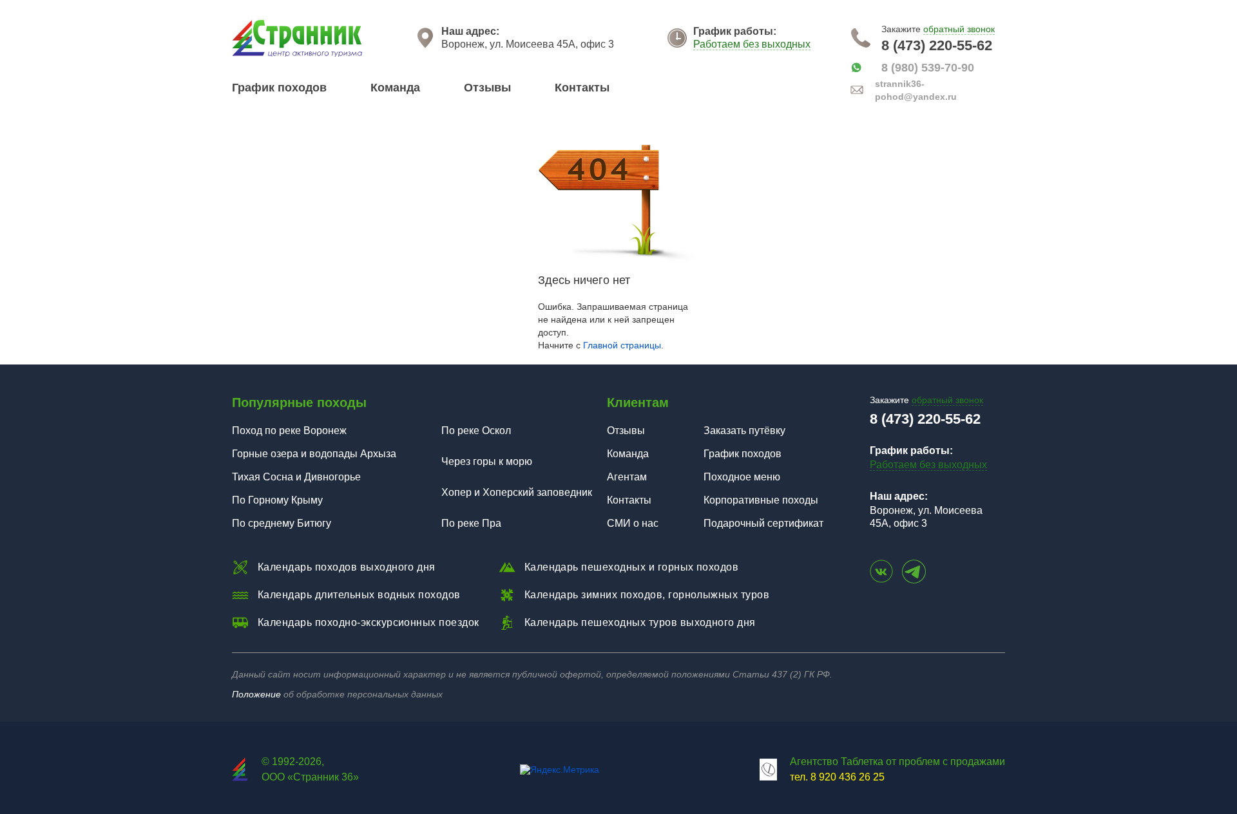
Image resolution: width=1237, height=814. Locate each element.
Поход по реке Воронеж (289, 430)
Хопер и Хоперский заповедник (516, 492)
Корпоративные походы (761, 500)
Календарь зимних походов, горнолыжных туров (647, 594)
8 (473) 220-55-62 (936, 46)
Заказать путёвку (744, 430)
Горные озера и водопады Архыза (314, 453)
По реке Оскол (476, 430)
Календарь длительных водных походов (359, 594)
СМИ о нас (632, 523)
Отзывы (487, 87)
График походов (279, 87)
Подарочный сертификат (763, 523)
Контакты (582, 87)
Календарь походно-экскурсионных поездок (368, 622)
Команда (395, 87)
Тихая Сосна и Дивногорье (296, 476)
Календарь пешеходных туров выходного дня (640, 622)
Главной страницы (622, 345)
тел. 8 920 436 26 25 (837, 776)
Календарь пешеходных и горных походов (631, 567)
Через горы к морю (486, 461)
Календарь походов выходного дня (347, 567)
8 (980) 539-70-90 (927, 67)
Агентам (627, 476)
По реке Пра (471, 523)
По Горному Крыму (277, 500)
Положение (256, 694)
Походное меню (742, 476)
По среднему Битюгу (281, 523)
